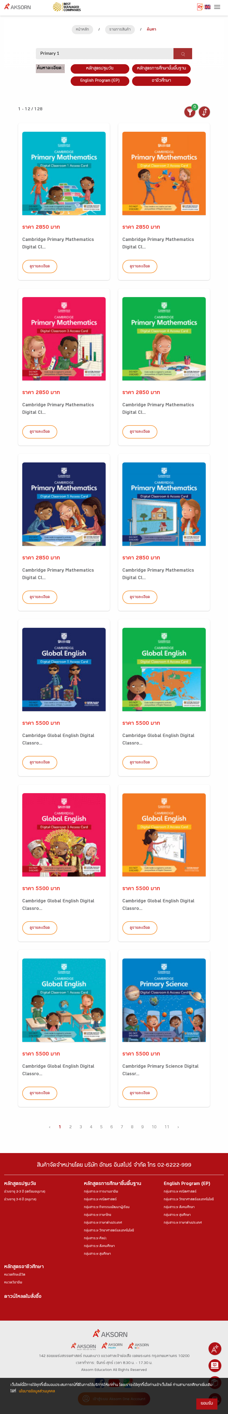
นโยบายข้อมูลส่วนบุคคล (37, 1391)
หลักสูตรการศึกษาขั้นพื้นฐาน (161, 69)
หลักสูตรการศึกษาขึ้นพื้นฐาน (112, 1184)
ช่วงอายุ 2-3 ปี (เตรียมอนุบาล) (24, 1192)
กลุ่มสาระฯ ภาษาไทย (97, 1215)
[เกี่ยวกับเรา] (215, 1348)
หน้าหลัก (82, 30)
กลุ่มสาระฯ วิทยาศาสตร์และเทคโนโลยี (109, 1230)
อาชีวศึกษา (161, 81)
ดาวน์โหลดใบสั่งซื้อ (22, 1297)
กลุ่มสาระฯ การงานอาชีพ (101, 1192)
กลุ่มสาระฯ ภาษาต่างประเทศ (103, 1223)
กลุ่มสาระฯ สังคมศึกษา (99, 1246)
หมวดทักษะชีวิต (14, 1275)
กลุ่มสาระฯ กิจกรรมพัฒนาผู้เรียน (107, 1207)
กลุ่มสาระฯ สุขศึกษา (97, 1254)
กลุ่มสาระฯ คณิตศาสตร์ (100, 1199)
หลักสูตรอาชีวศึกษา (24, 1267)
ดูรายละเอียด (40, 266)
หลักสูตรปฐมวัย (20, 1184)
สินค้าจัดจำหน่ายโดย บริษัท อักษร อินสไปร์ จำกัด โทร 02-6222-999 (114, 1166)
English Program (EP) (100, 81)
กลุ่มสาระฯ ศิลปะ (95, 1238)
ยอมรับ (207, 1404)
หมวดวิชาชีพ (13, 1282)
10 (154, 1127)
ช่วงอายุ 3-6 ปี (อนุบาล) (20, 1199)
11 (166, 1127)
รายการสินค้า (120, 30)
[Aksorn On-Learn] (215, 1365)
